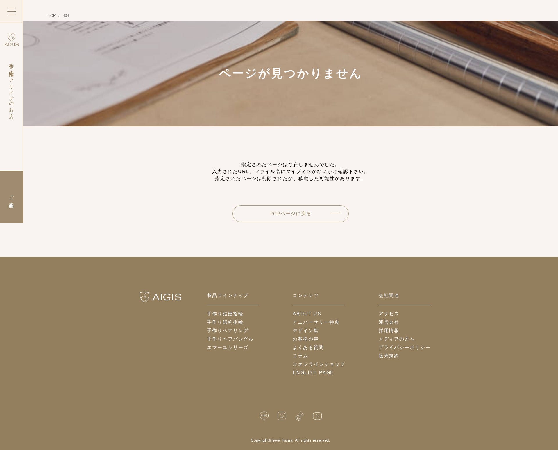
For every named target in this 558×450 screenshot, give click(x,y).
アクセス (389, 313)
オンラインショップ (321, 364)
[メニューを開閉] (11, 11)
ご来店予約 (11, 197)
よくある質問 (308, 347)
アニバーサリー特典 (316, 322)
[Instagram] (282, 416)
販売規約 (389, 355)
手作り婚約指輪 (225, 322)
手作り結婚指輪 (225, 313)
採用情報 (389, 330)
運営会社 (389, 322)
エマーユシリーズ (227, 347)
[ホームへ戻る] (160, 297)
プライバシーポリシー (405, 347)
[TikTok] (299, 416)
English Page (313, 372)
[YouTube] (317, 416)
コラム (300, 355)
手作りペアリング (227, 330)
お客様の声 (306, 338)
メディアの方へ (397, 338)
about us (307, 313)
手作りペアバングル (230, 338)
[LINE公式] (264, 416)
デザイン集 (306, 330)
